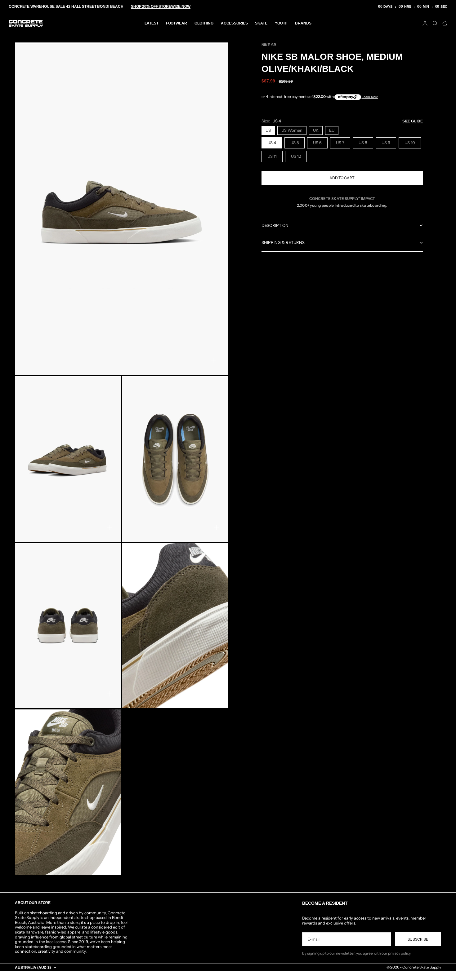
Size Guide (412, 121)
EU (331, 130)
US (268, 130)
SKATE (261, 23)
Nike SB (269, 45)
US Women (291, 130)
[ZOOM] (213, 360)
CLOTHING (203, 23)
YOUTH (281, 23)
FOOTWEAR (176, 23)
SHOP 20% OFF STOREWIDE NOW (160, 6)
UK (316, 130)
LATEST (151, 23)
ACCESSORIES (234, 23)
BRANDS (303, 23)
